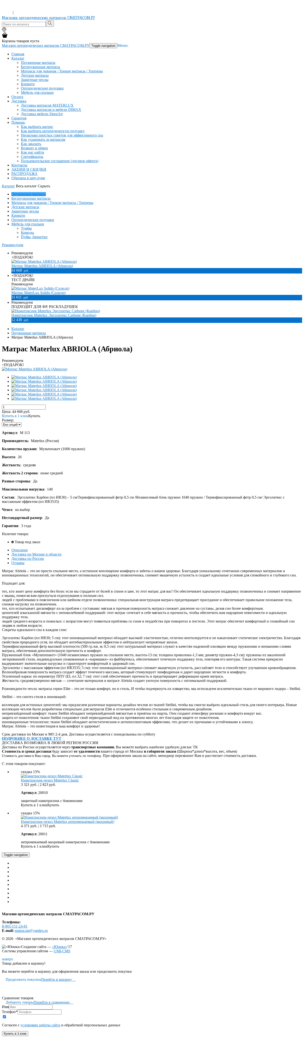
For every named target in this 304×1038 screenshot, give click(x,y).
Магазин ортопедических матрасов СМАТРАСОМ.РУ (48, 17)
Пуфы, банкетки (34, 237)
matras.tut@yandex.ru (31, 931)
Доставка (18, 101)
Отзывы (17, 563)
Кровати (28, 84)
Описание (19, 550)
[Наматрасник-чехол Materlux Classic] (52, 776)
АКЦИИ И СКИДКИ (28, 169)
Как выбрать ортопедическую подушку (53, 131)
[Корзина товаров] (5, 37)
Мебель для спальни (37, 92)
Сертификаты (32, 157)
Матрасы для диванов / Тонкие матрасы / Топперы (62, 71)
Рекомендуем (12, 245)
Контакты (19, 165)
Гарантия (18, 118)
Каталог (17, 58)
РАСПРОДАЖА (24, 174)
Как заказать (31, 144)
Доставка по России (27, 559)
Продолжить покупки (21, 979)
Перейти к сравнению (53, 1002)
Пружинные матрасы (38, 63)
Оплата (17, 97)
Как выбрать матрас (37, 127)
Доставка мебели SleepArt (42, 114)
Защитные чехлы (34, 80)
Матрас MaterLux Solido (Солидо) (38, 293)
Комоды (27, 233)
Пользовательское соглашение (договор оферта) (59, 161)
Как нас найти (32, 152)
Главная (17, 54)
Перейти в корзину (58, 979)
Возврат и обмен (34, 148)
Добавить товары (18, 1002)
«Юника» (59, 947)
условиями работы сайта (40, 1025)
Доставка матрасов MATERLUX (47, 105)
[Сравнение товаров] (4, 30)
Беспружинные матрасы (40, 67)
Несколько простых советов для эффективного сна (62, 135)
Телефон (10, 1012)
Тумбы (26, 228)
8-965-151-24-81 (15, 8)
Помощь (18, 122)
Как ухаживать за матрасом (43, 139)
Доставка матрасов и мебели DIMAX (51, 110)
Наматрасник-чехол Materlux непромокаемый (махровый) (67, 822)
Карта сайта (11, 910)
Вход (7, 12)
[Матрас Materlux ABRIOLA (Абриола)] (34, 369)
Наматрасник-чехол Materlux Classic (50, 780)
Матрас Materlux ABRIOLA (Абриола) (42, 266)
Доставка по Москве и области (36, 554)
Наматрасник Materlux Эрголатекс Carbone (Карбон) (53, 315)
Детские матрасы (35, 75)
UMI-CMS (62, 951)
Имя (5, 1007)
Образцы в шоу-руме (28, 178)
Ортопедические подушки (42, 88)
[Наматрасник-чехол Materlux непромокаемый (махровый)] (69, 817)
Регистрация (24, 12)
